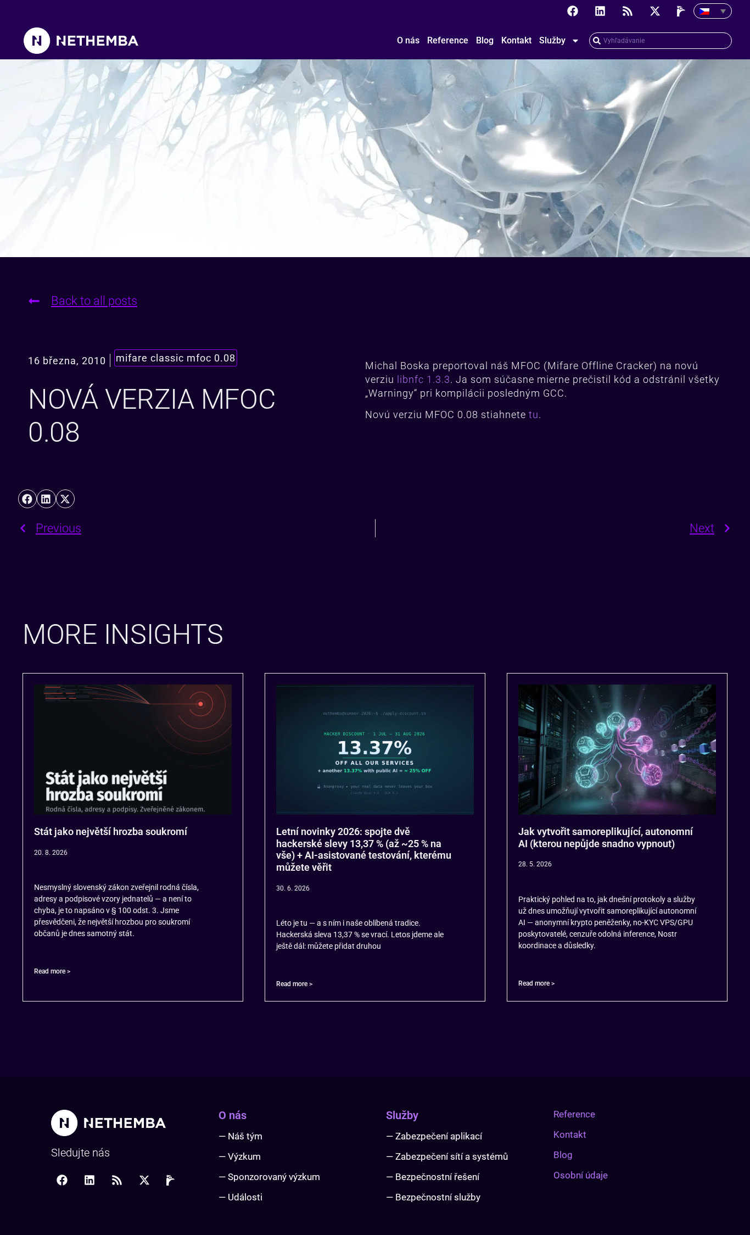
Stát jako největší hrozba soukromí (110, 831)
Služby (552, 40)
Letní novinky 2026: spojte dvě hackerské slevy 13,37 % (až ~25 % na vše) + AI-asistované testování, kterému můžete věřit (363, 849)
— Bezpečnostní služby (433, 1197)
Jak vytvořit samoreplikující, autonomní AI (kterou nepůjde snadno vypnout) (605, 837)
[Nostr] (682, 11)
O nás (408, 40)
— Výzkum (240, 1156)
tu (534, 414)
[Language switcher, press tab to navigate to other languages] (712, 11)
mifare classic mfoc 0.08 (176, 358)
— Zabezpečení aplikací (434, 1136)
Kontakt (516, 40)
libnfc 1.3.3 (423, 379)
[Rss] (628, 11)
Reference (447, 40)
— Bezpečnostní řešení (432, 1176)
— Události (240, 1197)
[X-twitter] (655, 11)
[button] (27, 498)
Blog (485, 40)
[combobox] (660, 40)
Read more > (52, 971)
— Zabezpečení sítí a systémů (447, 1156)
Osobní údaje (580, 1175)
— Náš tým (240, 1136)
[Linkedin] (600, 11)
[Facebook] (573, 11)
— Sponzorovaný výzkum (269, 1176)
